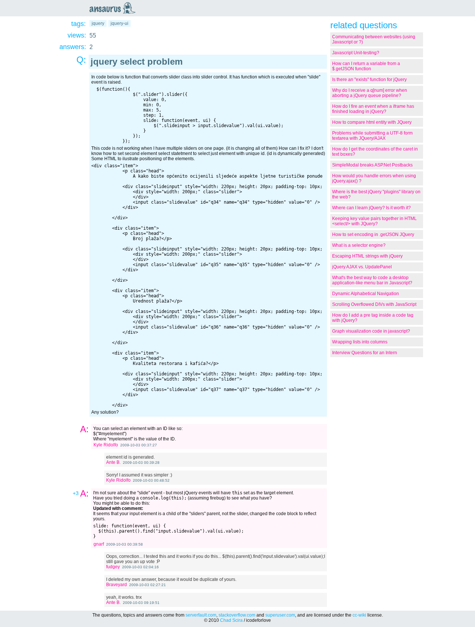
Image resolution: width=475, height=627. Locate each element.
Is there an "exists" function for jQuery (369, 79)
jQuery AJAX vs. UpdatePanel (362, 266)
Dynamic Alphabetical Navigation (365, 293)
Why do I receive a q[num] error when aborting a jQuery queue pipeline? (369, 93)
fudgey (113, 566)
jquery (98, 23)
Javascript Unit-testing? (355, 52)
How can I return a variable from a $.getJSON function (366, 66)
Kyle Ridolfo (106, 444)
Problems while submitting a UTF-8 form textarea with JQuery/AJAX (372, 135)
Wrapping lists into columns (359, 342)
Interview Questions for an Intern (364, 352)
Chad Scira (231, 620)
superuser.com (280, 615)
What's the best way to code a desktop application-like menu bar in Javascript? (372, 280)
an (114, 8)
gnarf (99, 544)
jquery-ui (119, 23)
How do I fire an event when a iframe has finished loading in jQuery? (373, 109)
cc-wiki (359, 615)
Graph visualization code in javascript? (371, 331)
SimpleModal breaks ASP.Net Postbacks (372, 165)
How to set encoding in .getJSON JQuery (373, 234)
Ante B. (113, 462)
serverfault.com (201, 615)
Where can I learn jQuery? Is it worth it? (371, 207)
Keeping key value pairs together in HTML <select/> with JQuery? (374, 221)
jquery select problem (137, 61)
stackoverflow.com (237, 615)
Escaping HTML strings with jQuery (367, 256)
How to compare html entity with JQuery (372, 122)
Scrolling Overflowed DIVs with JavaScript (374, 304)
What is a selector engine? (359, 245)
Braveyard (116, 584)
